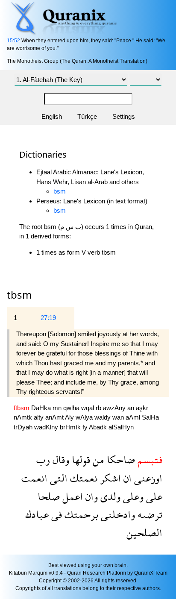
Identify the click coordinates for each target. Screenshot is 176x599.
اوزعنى (147, 478)
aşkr (142, 407)
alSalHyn (121, 427)
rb (99, 407)
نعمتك (82, 478)
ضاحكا (119, 459)
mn (58, 407)
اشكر (109, 478)
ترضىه (148, 514)
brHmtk (71, 427)
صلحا (49, 496)
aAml (134, 417)
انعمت (34, 478)
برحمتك (80, 514)
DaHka (42, 407)
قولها (79, 459)
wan (119, 417)
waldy (103, 417)
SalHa (150, 417)
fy (85, 427)
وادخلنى (116, 514)
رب (43, 459)
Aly (70, 417)
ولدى (109, 496)
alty (39, 417)
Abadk (99, 427)
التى (57, 478)
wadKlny (47, 427)
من (97, 459)
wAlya (85, 417)
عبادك (37, 514)
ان (126, 478)
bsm (59, 191)
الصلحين (144, 532)
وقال (59, 459)
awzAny (115, 407)
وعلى (132, 496)
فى (55, 514)
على (153, 496)
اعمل (71, 496)
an (131, 407)
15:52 (13, 41)
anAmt (55, 417)
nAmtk (24, 417)
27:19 (48, 317)
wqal (88, 407)
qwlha (72, 407)
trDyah (24, 427)
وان (90, 496)
